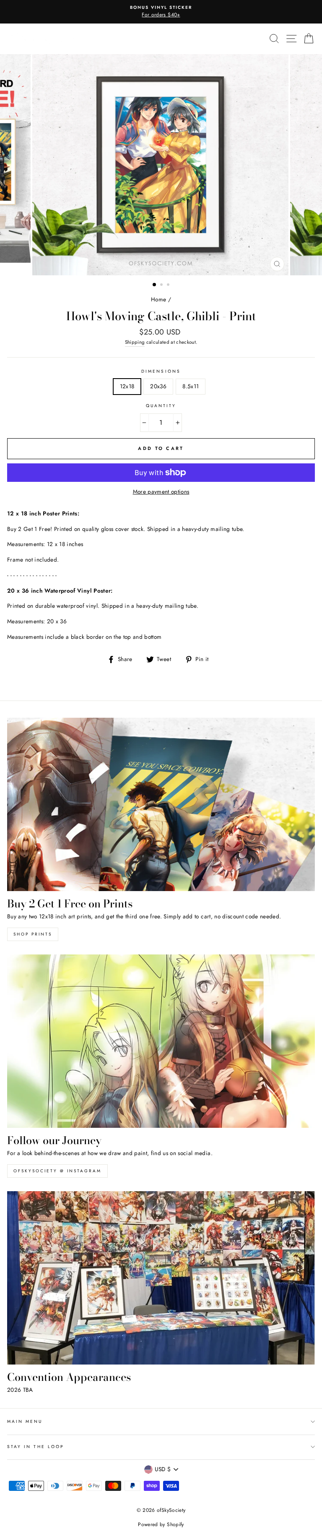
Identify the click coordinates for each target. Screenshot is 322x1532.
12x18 (127, 386)
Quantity (161, 406)
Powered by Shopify (161, 1524)
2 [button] (162, 285)
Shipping (135, 342)
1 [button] (155, 285)
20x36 (158, 386)
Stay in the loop (35, 1446)
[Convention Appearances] (161, 1278)
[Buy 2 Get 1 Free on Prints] (161, 804)
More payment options (161, 491)
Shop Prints (32, 934)
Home (158, 299)
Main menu (25, 1421)
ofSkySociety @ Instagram (57, 1171)
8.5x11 (190, 386)
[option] (161, 11)
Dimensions (161, 371)
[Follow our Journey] (161, 1041)
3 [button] (169, 285)
